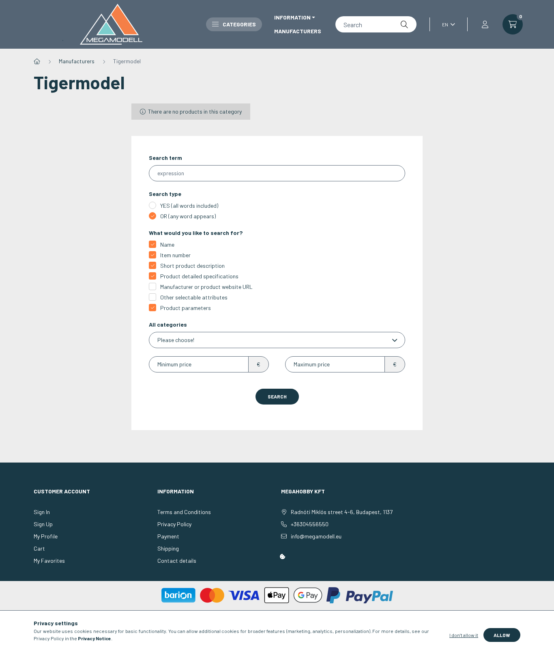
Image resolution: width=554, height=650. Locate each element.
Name (167, 244)
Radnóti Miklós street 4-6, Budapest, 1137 (342, 511)
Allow (502, 635)
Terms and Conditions (184, 511)
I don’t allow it (463, 635)
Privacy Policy (174, 524)
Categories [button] (239, 24)
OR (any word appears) (188, 216)
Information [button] (292, 17)
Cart (39, 548)
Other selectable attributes (194, 297)
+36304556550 (310, 524)
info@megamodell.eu (316, 536)
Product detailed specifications (199, 276)
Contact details (176, 560)
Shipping (168, 548)
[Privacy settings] (283, 557)
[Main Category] (37, 61)
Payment (168, 536)
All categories (168, 324)
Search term (165, 157)
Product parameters (185, 307)
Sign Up (43, 524)
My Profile (46, 536)
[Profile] (485, 24)
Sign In (42, 511)
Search (277, 396)
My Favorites (49, 560)
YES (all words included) (189, 205)
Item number (175, 255)
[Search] (404, 24)
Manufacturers (297, 31)
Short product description (192, 265)
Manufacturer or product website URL (206, 286)
